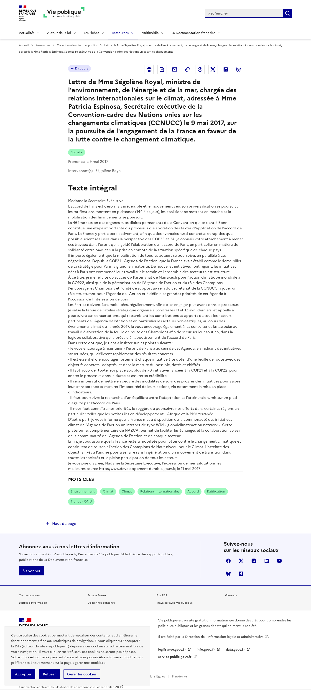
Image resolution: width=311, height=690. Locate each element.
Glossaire (231, 595)
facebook (228, 560)
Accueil (24, 45)
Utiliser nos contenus (101, 603)
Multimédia (150, 33)
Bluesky (228, 573)
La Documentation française (193, 33)
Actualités (26, 33)
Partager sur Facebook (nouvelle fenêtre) (200, 69)
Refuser (49, 674)
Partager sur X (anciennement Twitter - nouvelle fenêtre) (212, 69)
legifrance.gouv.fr (172, 649)
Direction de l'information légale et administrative (224, 636)
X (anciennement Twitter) (241, 560)
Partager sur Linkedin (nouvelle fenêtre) (225, 69)
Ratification (216, 491)
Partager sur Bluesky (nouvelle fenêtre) (238, 69)
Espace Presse (97, 595)
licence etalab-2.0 (107, 687)
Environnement (83, 491)
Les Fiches (91, 33)
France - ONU (81, 501)
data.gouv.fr (236, 649)
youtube (279, 560)
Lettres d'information (33, 603)
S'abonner (31, 571)
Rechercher (287, 13)
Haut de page (63, 523)
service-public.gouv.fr (175, 656)
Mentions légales (154, 677)
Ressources (120, 33)
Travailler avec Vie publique (174, 603)
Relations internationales (159, 491)
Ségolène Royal (108, 170)
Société (76, 152)
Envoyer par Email (174, 69)
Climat (108, 491)
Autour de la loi (59, 33)
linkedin (266, 560)
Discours (81, 68)
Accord (193, 491)
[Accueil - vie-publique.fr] (63, 13)
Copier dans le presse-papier (187, 69)
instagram (253, 560)
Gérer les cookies (82, 674)
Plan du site (179, 677)
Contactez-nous (29, 595)
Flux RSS (161, 595)
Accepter (23, 674)
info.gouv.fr (206, 649)
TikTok (241, 573)
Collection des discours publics (77, 45)
